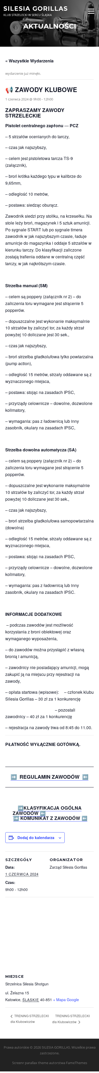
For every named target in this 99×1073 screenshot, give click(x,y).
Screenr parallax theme (30, 1062)
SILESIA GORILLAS (35, 8)
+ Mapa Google (66, 999)
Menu (91, 11)
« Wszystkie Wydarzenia (29, 61)
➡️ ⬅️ (47, 810)
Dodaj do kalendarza (35, 837)
